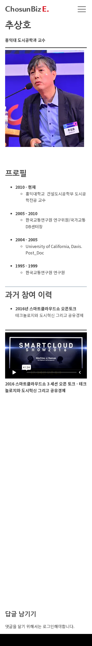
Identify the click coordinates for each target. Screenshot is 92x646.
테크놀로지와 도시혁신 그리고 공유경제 (49, 311)
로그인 (48, 626)
